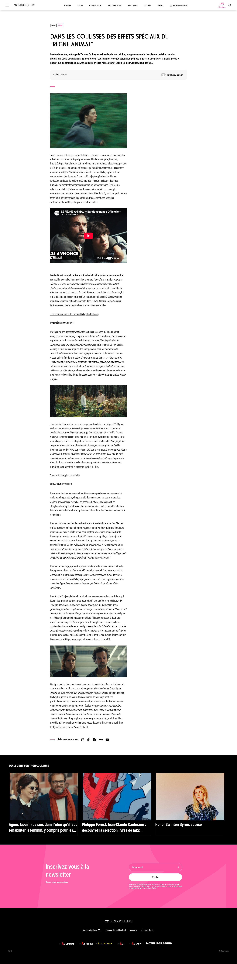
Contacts (133, 930)
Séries (80, 5)
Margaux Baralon (176, 75)
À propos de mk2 (147, 930)
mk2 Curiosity (114, 5)
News (53, 25)
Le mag (160, 5)
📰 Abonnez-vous (178, 5)
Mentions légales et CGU (92, 930)
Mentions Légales (224, 951)
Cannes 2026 (95, 5)
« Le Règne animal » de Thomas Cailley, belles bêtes (74, 314)
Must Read (132, 5)
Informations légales (149, 888)
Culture (147, 5)
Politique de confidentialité (115, 930)
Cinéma (67, 5)
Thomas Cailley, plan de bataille (65, 475)
